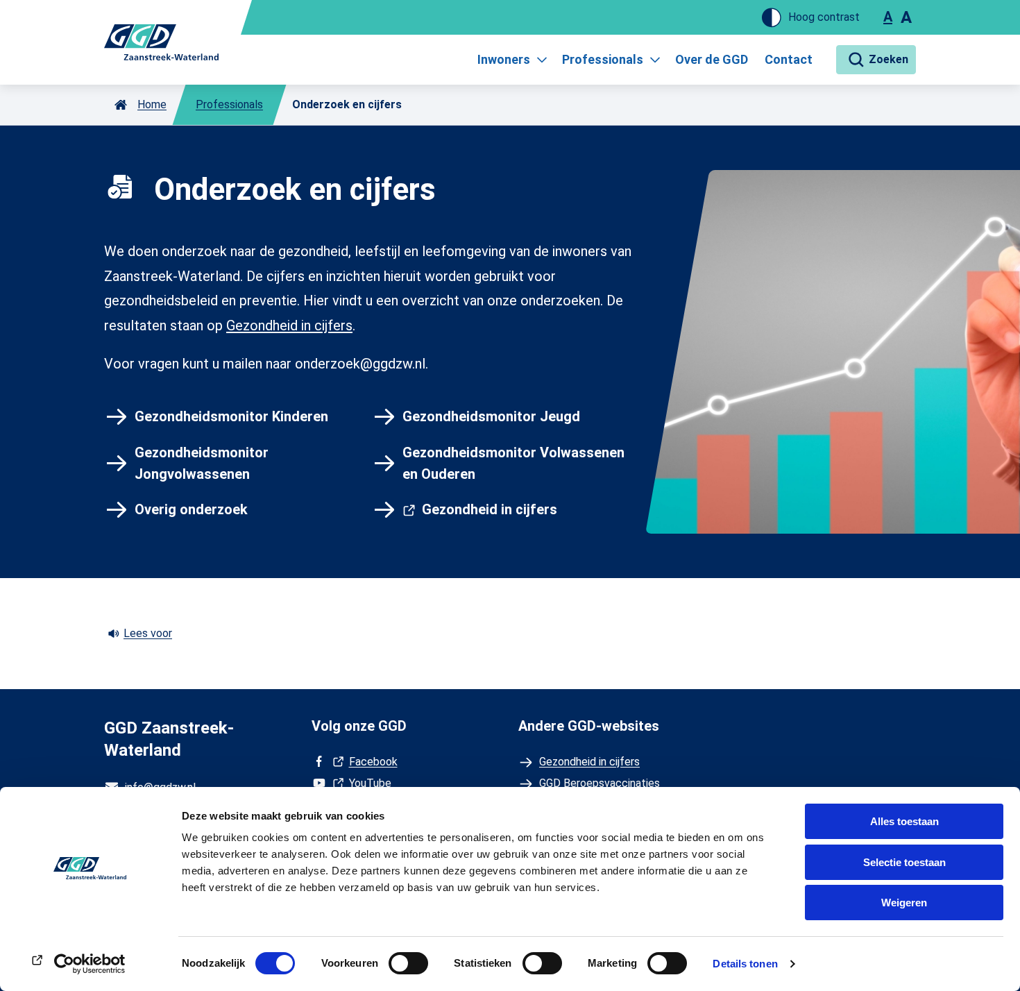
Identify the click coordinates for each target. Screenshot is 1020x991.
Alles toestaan (904, 821)
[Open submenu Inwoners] (542, 59)
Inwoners (503, 59)
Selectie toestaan (904, 862)
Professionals (602, 59)
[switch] (408, 963)
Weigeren (904, 902)
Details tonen (745, 963)
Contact (789, 59)
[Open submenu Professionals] (655, 59)
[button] (876, 59)
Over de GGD (711, 59)
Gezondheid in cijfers (289, 325)
